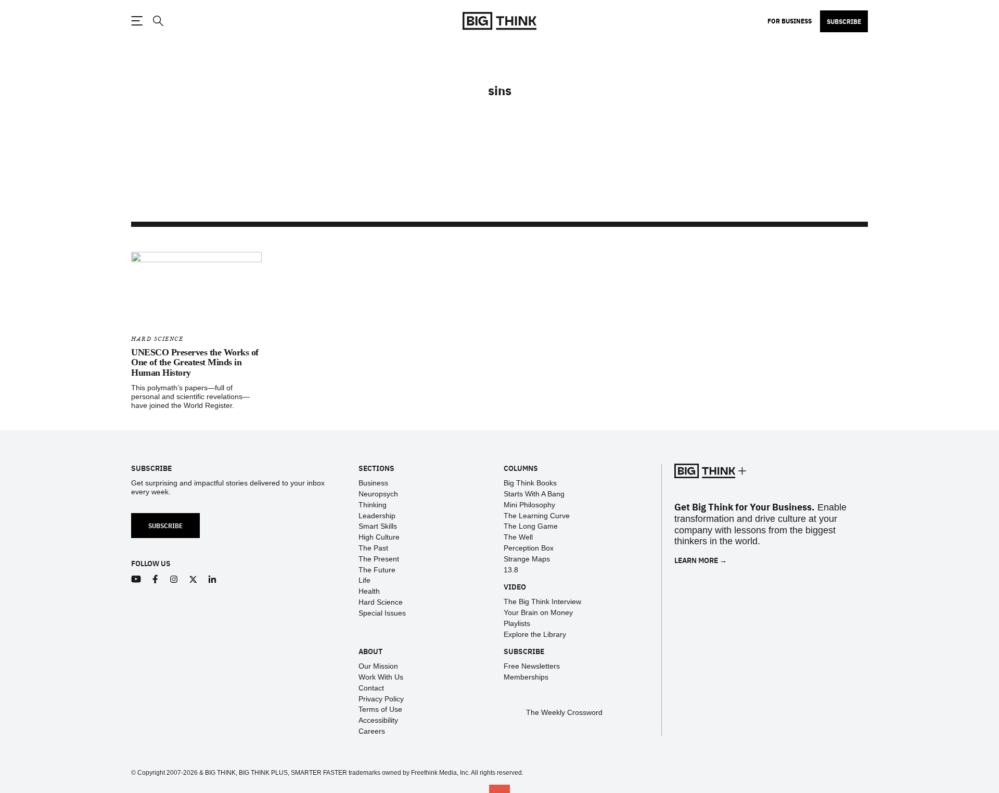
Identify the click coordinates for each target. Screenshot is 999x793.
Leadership (376, 515)
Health (369, 591)
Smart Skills (377, 526)
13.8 (511, 570)
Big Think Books (530, 483)
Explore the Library (535, 634)
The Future (376, 570)
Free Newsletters (532, 666)
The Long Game (531, 526)
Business (373, 483)
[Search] (157, 21)
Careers (371, 731)
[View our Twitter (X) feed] (193, 579)
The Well (518, 537)
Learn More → (700, 560)
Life (364, 580)
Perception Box (529, 548)
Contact (371, 688)
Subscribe (844, 21)
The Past (373, 548)
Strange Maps (527, 559)
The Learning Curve (537, 515)
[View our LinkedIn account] (212, 579)
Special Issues (382, 613)
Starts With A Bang (534, 494)
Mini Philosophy (529, 505)
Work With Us (380, 677)
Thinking (372, 505)
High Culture (379, 537)
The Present (378, 559)
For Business (789, 20)
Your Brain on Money (538, 612)
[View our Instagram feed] (174, 579)
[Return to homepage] (499, 21)
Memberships (526, 677)
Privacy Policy (381, 699)
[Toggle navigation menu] (137, 20)
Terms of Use (380, 709)
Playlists (517, 623)
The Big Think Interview (542, 601)
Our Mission (378, 666)
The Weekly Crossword (564, 712)
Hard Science (157, 339)
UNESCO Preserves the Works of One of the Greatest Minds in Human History (195, 362)
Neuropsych (378, 494)
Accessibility (378, 720)
